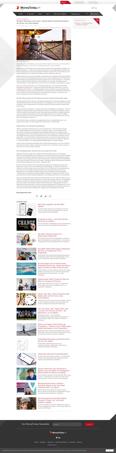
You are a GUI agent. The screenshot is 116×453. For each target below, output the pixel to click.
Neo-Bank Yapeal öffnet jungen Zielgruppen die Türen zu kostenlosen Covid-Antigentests (54, 251)
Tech (47, 14)
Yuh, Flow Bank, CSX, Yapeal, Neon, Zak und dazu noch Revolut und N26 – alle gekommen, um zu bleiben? (53, 311)
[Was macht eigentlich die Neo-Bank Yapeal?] (26, 209)
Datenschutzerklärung (61, 442)
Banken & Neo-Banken (55, 27)
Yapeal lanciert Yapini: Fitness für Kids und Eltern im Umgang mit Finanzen (53, 280)
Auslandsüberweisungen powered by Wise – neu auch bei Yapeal (54, 340)
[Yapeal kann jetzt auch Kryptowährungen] (26, 359)
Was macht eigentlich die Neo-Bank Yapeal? (51, 205)
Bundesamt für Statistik (23, 87)
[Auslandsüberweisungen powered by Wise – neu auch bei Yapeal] (26, 344)
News (20, 14)
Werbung (79, 442)
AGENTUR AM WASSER (62, 445)
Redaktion (43, 442)
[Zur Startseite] (58, 432)
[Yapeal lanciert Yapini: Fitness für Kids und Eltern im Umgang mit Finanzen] (26, 284)
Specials (77, 2)
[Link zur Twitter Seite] (93, 8)
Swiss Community (27, 135)
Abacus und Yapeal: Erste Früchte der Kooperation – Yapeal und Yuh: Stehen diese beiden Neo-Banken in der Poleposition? (54, 326)
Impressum (51, 442)
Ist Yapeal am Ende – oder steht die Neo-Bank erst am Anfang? (53, 220)
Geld (40, 14)
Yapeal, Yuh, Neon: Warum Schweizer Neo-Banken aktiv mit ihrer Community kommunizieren (54, 296)
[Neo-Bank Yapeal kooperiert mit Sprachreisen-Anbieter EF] (26, 239)
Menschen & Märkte (60, 14)
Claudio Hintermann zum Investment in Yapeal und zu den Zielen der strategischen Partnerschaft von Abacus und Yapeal (54, 371)
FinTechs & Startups (66, 27)
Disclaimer (72, 442)
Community (29, 112)
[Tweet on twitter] (41, 196)
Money (63, 2)
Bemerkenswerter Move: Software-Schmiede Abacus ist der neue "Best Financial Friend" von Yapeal (51, 385)
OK (109, 450)
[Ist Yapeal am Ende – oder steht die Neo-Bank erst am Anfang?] (26, 224)
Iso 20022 (91, 2)
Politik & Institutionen (43, 27)
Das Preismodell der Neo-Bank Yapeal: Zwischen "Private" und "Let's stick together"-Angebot (52, 400)
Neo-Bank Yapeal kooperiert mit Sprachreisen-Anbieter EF (50, 235)
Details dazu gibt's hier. (55, 73)
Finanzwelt (30, 14)
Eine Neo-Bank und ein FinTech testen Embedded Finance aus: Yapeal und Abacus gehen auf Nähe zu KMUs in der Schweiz (54, 265)
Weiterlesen (55, 212)
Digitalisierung (75, 14)
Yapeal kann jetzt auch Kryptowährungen (53, 354)
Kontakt (36, 442)
